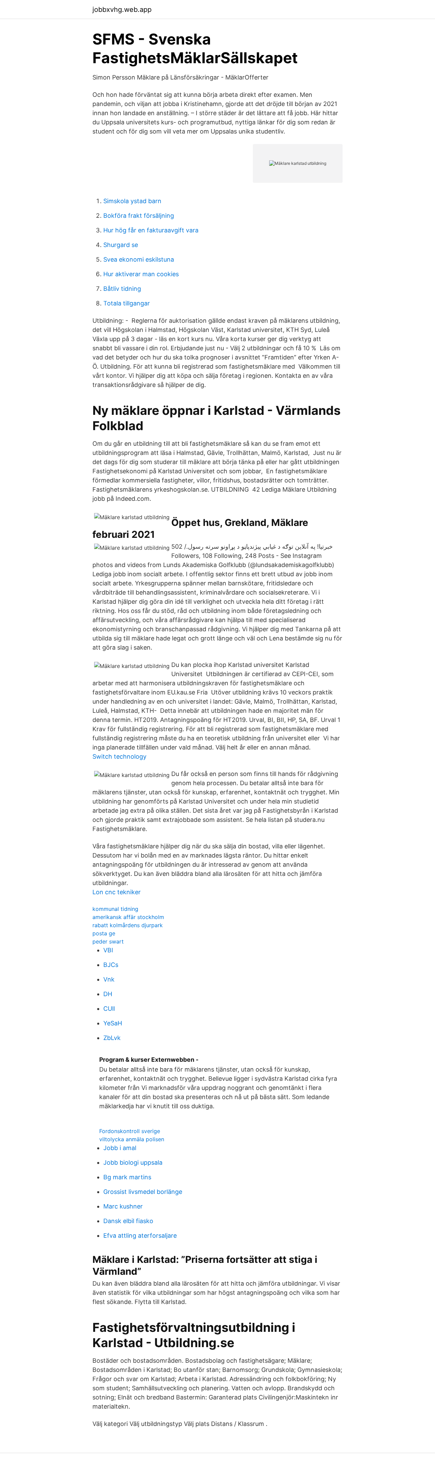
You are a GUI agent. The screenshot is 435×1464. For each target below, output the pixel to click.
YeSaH (112, 1023)
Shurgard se (120, 244)
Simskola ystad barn (132, 201)
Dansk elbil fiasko (128, 1220)
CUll (109, 1008)
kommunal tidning (115, 908)
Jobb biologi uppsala (132, 1162)
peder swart (108, 941)
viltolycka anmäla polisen (131, 1139)
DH (107, 994)
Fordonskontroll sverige (129, 1131)
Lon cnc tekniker (116, 892)
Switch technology (119, 756)
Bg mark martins (127, 1177)
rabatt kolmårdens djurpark (127, 925)
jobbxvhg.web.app (122, 9)
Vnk (109, 979)
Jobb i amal (119, 1147)
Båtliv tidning (122, 288)
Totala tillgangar (126, 303)
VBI (108, 950)
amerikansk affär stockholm (128, 917)
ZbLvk (112, 1037)
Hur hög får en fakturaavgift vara (150, 230)
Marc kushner (123, 1206)
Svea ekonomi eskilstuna (138, 259)
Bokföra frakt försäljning (138, 215)
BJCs (110, 964)
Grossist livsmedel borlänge (142, 1191)
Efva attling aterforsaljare (140, 1235)
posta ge (103, 933)
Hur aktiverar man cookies (141, 274)
